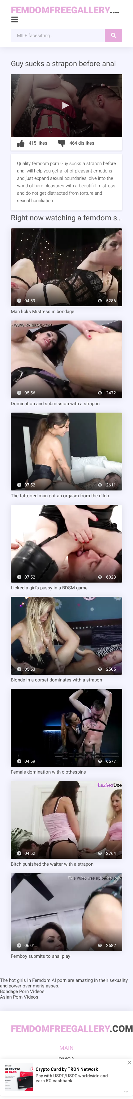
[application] (66, 105)
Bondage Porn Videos (22, 991)
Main (66, 1048)
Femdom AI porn (49, 980)
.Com (66, 10)
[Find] (113, 35)
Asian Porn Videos (19, 997)
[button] (66, 105)
